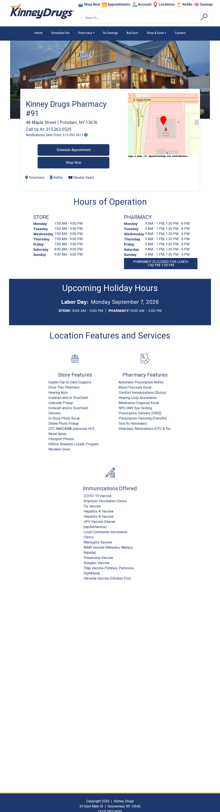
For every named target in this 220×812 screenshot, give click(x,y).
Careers (180, 33)
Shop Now (92, 4)
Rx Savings (110, 33)
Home (38, 33)
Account (144, 4)
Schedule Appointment (73, 150)
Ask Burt (132, 33)
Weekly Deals (83, 178)
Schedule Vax (60, 33)
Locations (167, 4)
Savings (206, 4)
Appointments (119, 4)
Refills (187, 4)
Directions (36, 178)
